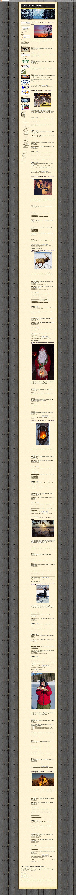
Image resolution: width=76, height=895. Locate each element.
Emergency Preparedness (46, 86)
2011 (23, 119)
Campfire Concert (42, 245)
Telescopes (40, 246)
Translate (28, 56)
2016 (23, 114)
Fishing (32, 856)
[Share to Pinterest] (47, 85)
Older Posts (53, 859)
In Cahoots (37, 338)
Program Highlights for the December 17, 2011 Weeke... (26, 134)
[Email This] (42, 85)
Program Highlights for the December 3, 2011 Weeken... (26, 145)
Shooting (50, 417)
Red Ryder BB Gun (39, 417)
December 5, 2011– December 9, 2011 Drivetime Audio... (26, 148)
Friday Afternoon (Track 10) (35, 167)
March (24, 158)
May (23, 156)
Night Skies (41, 579)
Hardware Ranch (52, 578)
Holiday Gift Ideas (33, 579)
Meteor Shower (39, 856)
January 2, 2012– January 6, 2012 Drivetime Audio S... (26, 125)
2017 (23, 113)
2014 (23, 116)
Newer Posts (32, 859)
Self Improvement (44, 338)
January (24, 160)
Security (41, 338)
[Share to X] (44, 85)
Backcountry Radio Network (25, 42)
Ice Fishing (35, 417)
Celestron (46, 245)
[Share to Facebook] (46, 85)
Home (43, 859)
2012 (23, 118)
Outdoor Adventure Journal (24, 43)
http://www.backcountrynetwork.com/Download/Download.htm (40, 111)
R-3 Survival (45, 579)
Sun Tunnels (46, 513)
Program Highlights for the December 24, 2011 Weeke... (26, 128)
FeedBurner (27, 29)
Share (22, 32)
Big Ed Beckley (37, 172)
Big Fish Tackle (37, 86)
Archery (34, 86)
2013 (23, 117)
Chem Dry (42, 767)
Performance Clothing (33, 667)
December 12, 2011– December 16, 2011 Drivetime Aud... (26, 142)
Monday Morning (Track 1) (35, 118)
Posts (23, 35)
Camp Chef (41, 86)
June (23, 155)
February (24, 159)
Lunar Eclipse (35, 856)
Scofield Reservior (51, 767)
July (23, 154)
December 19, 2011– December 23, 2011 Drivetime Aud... (26, 137)
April (23, 157)
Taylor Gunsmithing (35, 246)
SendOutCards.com (45, 417)
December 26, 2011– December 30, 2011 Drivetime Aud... (26, 131)
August (24, 153)
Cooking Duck (46, 767)
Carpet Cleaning (38, 767)
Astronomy (34, 245)
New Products (38, 579)
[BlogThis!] (43, 85)
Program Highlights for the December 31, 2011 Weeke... (26, 123)
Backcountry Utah (23, 41)
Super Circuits (49, 338)
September (24, 152)
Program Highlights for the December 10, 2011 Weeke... (26, 139)
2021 (23, 112)
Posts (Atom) (37, 861)
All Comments (24, 37)
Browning (34, 578)
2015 (23, 115)
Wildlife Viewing (49, 579)
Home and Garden (33, 338)
